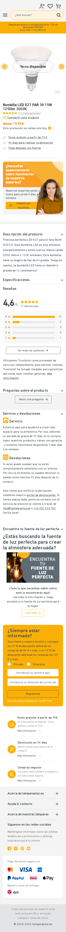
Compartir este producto (23, 117)
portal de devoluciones (41, 495)
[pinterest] (22, 848)
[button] (33, 28)
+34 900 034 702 (44, 508)
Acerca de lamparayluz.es (26, 793)
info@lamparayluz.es (16, 508)
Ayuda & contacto (20, 804)
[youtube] (28, 848)
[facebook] (9, 848)
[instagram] (16, 848)
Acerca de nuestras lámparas (28, 814)
